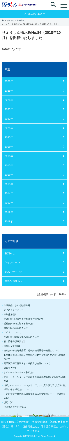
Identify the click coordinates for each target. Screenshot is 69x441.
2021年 (9, 128)
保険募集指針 (10, 314)
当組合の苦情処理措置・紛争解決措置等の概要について (31, 350)
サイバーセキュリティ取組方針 (19, 372)
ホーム (3, 20)
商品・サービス (14, 271)
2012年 (9, 212)
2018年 (9, 156)
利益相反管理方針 (12, 346)
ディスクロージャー (14, 310)
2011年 (9, 221)
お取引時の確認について (16, 328)
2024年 (9, 99)
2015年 (9, 184)
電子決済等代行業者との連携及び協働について (27, 363)
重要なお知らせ (14, 281)
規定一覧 (8, 402)
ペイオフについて (12, 332)
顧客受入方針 (10, 368)
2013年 (9, 202)
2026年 (9, 81)
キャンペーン (12, 262)
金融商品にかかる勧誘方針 (17, 305)
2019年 (9, 146)
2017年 (9, 165)
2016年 (9, 174)
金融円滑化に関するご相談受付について (23, 319)
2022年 (9, 118)
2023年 (9, 109)
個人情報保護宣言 (12, 341)
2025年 (9, 90)
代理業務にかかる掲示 (15, 407)
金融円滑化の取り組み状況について (21, 337)
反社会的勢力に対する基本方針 (19, 323)
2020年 (9, 137)
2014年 (9, 193)
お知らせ (10, 20)
